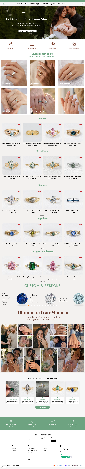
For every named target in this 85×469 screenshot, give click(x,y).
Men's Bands (52, 3)
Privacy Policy (46, 455)
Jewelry (44, 4)
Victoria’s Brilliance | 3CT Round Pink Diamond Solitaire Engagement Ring (11, 277)
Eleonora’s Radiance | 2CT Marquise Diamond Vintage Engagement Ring (11, 210)
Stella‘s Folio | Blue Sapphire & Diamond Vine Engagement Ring (73, 244)
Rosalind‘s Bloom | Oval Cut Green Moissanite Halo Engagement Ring (73, 277)
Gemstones (19, 4)
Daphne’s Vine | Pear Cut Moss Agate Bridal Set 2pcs (11, 176)
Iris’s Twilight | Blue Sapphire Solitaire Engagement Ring (11, 244)
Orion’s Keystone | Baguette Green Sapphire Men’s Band (32, 143)
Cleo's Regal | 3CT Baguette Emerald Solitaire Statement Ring (32, 277)
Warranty (29, 457)
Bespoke (26, 3)
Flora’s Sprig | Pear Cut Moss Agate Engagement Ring (73, 176)
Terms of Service (47, 457)
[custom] (61, 449)
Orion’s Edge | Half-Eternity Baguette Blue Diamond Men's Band (73, 210)
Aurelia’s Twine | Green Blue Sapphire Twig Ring (52, 244)
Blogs (29, 459)
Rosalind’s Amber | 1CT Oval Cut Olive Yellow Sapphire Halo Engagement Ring (32, 244)
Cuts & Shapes (27, 4)
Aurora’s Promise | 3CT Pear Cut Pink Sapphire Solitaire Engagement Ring (52, 277)
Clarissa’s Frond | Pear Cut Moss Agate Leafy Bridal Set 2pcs (52, 176)
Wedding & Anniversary (35, 3)
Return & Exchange (31, 455)
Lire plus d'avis (42, 407)
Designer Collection (62, 3)
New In (13, 452)
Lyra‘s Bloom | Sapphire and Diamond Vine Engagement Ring (73, 143)
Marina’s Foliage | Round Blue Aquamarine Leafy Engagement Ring (11, 143)
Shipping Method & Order (32, 450)
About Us (50, 4)
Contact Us (30, 452)
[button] (4, 392)
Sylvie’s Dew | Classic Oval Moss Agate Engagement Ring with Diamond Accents (32, 176)
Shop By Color (36, 4)
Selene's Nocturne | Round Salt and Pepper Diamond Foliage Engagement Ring (32, 210)
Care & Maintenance (31, 448)
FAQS (45, 450)
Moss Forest (45, 3)
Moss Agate (14, 448)
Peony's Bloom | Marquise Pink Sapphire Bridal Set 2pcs (52, 143)
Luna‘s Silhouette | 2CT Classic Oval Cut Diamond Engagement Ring (52, 210)
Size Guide (46, 452)
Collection (14, 450)
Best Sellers (19, 3)
